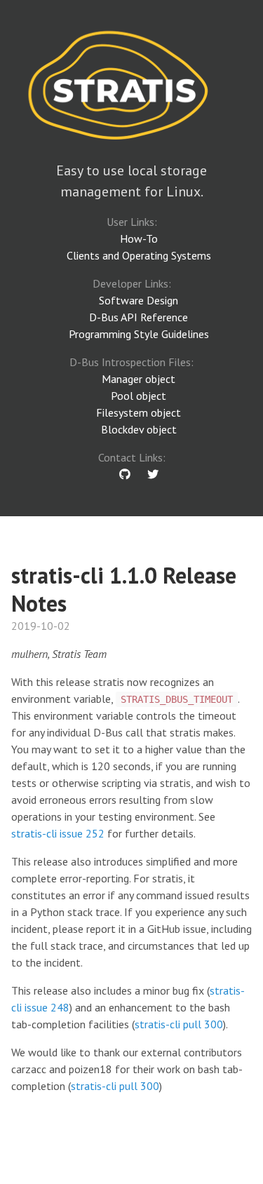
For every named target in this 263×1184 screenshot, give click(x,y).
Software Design (138, 300)
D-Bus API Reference (138, 317)
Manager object (138, 379)
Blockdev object (139, 429)
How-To (139, 238)
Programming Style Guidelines (139, 334)
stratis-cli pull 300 (179, 1024)
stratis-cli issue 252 (57, 833)
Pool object (138, 396)
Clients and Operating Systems (139, 255)
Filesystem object (138, 412)
